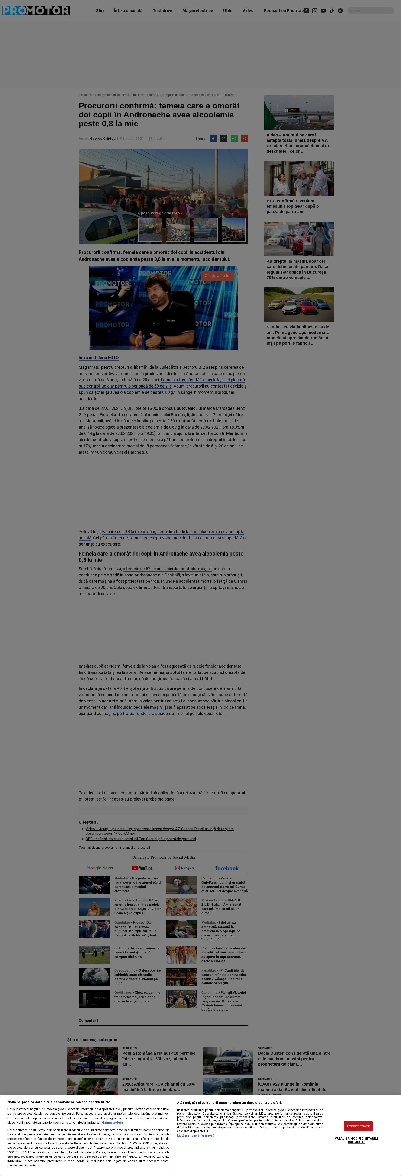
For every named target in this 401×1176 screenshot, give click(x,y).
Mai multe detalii (113, 1122)
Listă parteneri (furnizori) (195, 1135)
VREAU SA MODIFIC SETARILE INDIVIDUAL (357, 1140)
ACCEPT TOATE (358, 1126)
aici (148, 1147)
